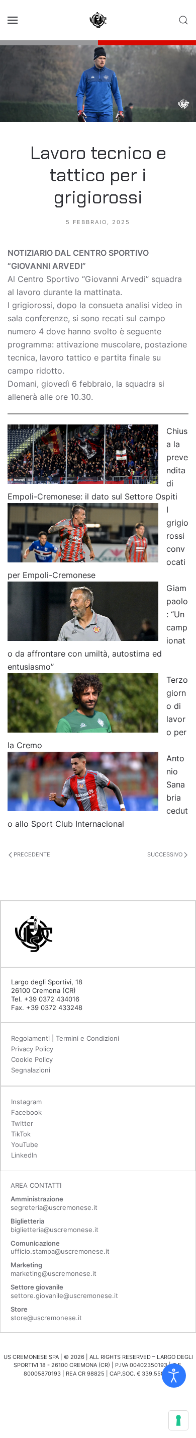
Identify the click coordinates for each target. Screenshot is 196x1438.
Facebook (26, 1112)
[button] (13, 20)
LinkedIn (24, 1155)
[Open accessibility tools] (174, 1375)
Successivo (165, 854)
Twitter (22, 1123)
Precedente (31, 854)
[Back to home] (98, 20)
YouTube (24, 1144)
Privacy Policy (32, 1049)
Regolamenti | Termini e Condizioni (65, 1038)
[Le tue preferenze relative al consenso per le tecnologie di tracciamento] (178, 1420)
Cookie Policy (32, 1059)
